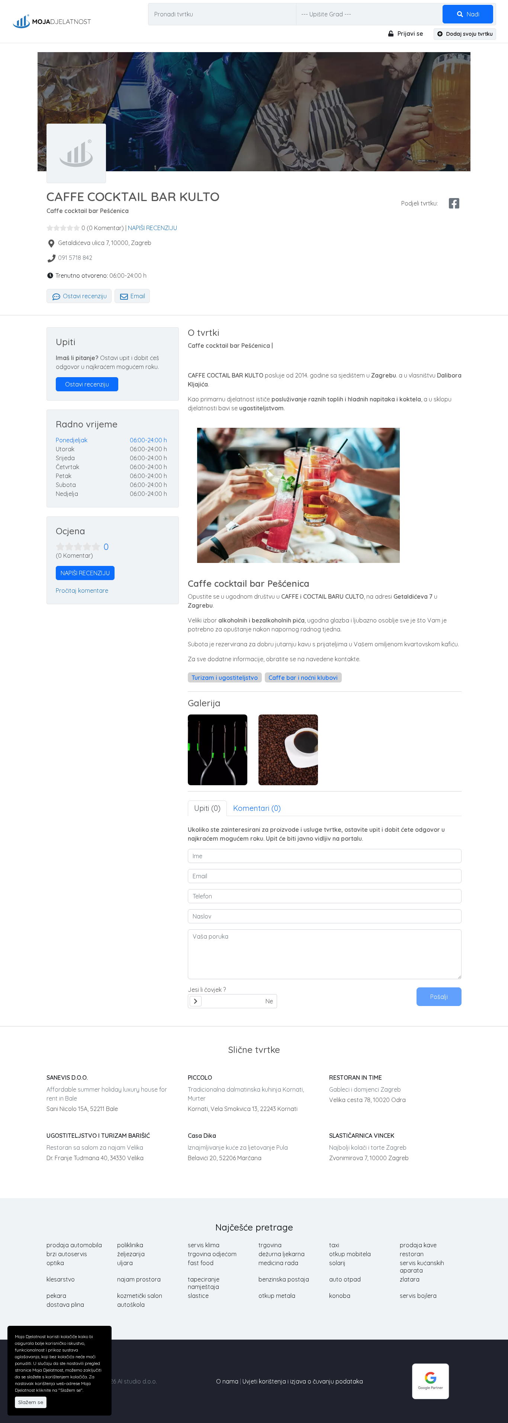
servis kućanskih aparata (422, 1266)
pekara (56, 1295)
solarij (337, 1263)
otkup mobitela (350, 1254)
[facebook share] (454, 203)
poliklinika (130, 1245)
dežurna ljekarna (281, 1254)
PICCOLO (200, 1077)
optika (55, 1263)
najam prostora (139, 1279)
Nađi (472, 14)
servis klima (203, 1245)
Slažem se (30, 1402)
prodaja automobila (74, 1245)
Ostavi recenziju (84, 296)
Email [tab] (137, 296)
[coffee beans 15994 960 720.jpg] (288, 749)
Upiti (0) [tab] (207, 808)
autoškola (131, 1304)
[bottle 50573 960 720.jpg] (217, 749)
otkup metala (276, 1295)
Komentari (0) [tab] (257, 808)
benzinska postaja (283, 1279)
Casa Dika (202, 1135)
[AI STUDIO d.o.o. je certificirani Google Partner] (430, 1380)
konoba (339, 1295)
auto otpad (345, 1279)
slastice (198, 1295)
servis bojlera (418, 1295)
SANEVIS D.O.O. (67, 1077)
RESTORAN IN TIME (355, 1077)
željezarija (131, 1254)
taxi (334, 1245)
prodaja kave (418, 1245)
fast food (200, 1263)
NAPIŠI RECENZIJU (152, 228)
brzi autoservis (66, 1254)
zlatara (409, 1279)
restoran (412, 1254)
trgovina (270, 1245)
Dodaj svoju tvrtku (469, 34)
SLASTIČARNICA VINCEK (361, 1135)
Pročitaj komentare (82, 590)
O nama (227, 1381)
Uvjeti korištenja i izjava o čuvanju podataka (302, 1381)
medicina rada (278, 1263)
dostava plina (65, 1304)
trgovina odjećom (212, 1254)
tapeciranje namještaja (203, 1283)
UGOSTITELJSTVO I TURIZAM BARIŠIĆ (98, 1135)
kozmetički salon (139, 1295)
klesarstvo (60, 1279)
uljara (125, 1263)
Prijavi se (409, 33)
